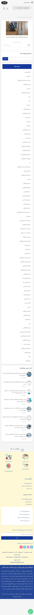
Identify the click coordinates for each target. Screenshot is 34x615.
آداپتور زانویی (27, 72)
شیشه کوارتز (27, 249)
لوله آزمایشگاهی (26, 315)
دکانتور (29, 179)
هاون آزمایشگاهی (26, 340)
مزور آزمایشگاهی (26, 328)
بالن (29, 101)
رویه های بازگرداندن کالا (27, 499)
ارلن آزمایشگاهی (26, 84)
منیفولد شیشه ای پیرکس (25, 332)
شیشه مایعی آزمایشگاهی (25, 257)
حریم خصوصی (28, 502)
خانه (31, 17)
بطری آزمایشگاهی (26, 113)
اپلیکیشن (28, 76)
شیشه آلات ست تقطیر (25, 233)
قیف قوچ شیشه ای (26, 278)
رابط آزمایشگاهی (26, 183)
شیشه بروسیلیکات (26, 237)
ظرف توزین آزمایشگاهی (25, 262)
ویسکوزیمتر (27, 361)
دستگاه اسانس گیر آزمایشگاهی (23, 167)
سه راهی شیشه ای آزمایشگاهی (23, 212)
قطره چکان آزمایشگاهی (25, 270)
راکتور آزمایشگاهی (26, 187)
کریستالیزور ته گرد (26, 282)
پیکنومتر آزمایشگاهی (25, 146)
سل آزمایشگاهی (26, 208)
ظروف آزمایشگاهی (26, 266)
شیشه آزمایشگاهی (26, 225)
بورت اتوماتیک (27, 134)
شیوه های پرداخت (28, 483)
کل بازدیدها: (25, 521)
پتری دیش (28, 138)
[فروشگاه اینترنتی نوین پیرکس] (4, 3)
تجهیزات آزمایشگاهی (25, 159)
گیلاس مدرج (27, 303)
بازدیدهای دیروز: (24, 514)
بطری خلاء (28, 121)
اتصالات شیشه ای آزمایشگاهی (24, 80)
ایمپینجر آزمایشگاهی (25, 93)
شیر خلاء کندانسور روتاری (25, 220)
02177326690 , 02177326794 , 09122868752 (17, 557)
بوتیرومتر (28, 126)
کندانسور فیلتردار (26, 295)
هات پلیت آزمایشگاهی (25, 336)
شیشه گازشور (27, 253)
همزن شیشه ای (27, 344)
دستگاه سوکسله (27, 171)
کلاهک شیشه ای (26, 286)
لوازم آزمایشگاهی (26, 311)
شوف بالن (28, 216)
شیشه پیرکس (27, 245)
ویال (29, 356)
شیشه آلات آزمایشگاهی (25, 229)
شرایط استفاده (29, 504)
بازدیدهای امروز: (24, 511)
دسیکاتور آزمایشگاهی (25, 175)
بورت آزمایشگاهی (26, 130)
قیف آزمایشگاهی (26, 274)
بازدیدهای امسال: (24, 517)
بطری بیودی (27, 117)
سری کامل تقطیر (26, 204)
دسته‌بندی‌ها (27, 2)
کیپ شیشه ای (27, 299)
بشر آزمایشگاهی (26, 109)
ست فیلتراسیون (27, 192)
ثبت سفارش (29, 488)
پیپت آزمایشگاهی (26, 142)
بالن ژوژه (28, 105)
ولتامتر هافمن (27, 352)
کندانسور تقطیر (27, 290)
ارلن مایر (28, 88)
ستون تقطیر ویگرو (26, 196)
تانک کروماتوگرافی (26, 150)
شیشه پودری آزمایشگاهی (24, 241)
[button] (30, 611)
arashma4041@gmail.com (17, 562)
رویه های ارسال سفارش (27, 486)
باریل (29, 97)
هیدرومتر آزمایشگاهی (25, 348)
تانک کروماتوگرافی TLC (25, 154)
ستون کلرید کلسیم (26, 200)
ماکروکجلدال (27, 319)
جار (29, 163)
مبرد (29, 323)
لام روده (28, 307)
